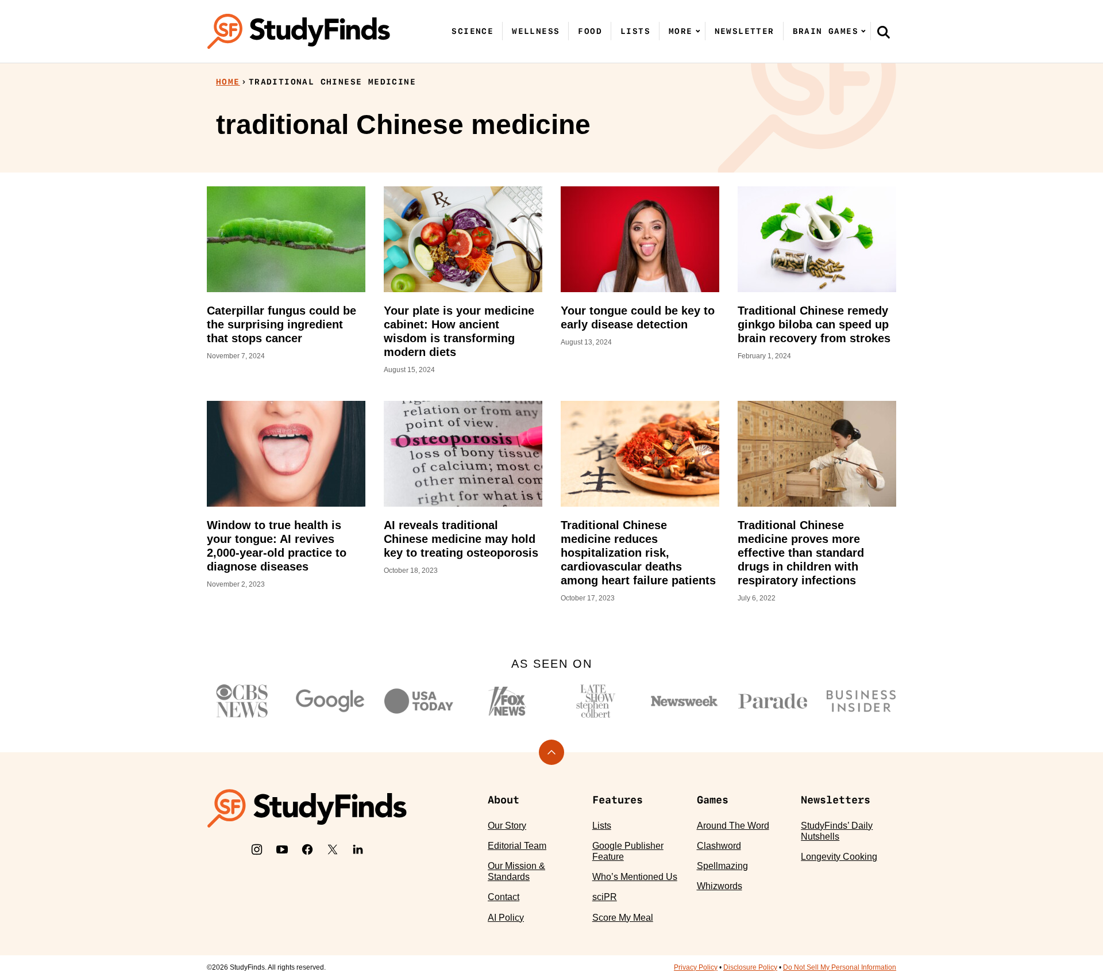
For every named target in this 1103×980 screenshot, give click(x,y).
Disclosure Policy (750, 967)
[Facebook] (307, 849)
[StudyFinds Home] (299, 31)
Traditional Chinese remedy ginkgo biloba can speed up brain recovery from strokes (814, 324)
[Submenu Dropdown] (698, 31)
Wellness (536, 31)
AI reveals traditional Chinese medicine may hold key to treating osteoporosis (461, 539)
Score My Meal (622, 917)
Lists (635, 31)
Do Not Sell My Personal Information (839, 967)
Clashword (719, 846)
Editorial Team (517, 846)
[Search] (883, 31)
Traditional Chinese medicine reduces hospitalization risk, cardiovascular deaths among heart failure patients (638, 553)
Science (472, 31)
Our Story (507, 825)
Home (228, 81)
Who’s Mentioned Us (634, 877)
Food (590, 31)
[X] (332, 849)
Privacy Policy (696, 967)
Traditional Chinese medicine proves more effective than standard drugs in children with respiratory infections (801, 553)
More (681, 31)
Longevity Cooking (839, 857)
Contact (503, 897)
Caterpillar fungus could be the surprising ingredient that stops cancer (281, 324)
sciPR (604, 897)
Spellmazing (722, 866)
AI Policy (506, 917)
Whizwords (719, 886)
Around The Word (733, 825)
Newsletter (744, 31)
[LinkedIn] (358, 849)
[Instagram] (256, 849)
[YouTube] (282, 849)
